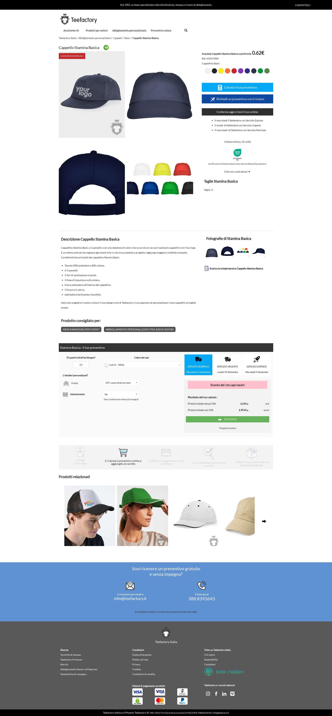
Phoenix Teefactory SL (137, 712)
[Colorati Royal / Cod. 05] (247, 70)
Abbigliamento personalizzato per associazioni (140, 329)
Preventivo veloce (161, 30)
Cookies (136, 669)
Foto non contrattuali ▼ (237, 171)
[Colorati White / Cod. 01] (207, 70)
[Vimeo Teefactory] (232, 693)
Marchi (64, 664)
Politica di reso (140, 659)
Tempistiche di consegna (73, 674)
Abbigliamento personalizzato (129, 30)
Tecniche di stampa (70, 654)
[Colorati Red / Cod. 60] (234, 70)
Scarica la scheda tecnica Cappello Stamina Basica (236, 268)
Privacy (136, 664)
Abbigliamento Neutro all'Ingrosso (78, 669)
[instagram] (208, 693)
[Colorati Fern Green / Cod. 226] (260, 70)
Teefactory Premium (71, 659)
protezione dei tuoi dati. (183, 611)
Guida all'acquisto (141, 654)
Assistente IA (71, 30)
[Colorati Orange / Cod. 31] (227, 70)
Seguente (230, 419)
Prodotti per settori (97, 30)
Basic (127, 37)
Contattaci (302, 5)
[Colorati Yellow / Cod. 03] (221, 70)
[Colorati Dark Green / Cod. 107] (267, 70)
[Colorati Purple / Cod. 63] (240, 70)
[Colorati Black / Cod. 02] (214, 70)
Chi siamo (209, 654)
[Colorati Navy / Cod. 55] (253, 70)
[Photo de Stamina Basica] (160, 94)
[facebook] (216, 693)
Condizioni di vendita (143, 674)
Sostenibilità (211, 659)
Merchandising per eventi (81, 329)
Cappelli (117, 37)
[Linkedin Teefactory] (224, 693)
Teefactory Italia (67, 37)
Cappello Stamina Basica (145, 37)
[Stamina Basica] (92, 94)
